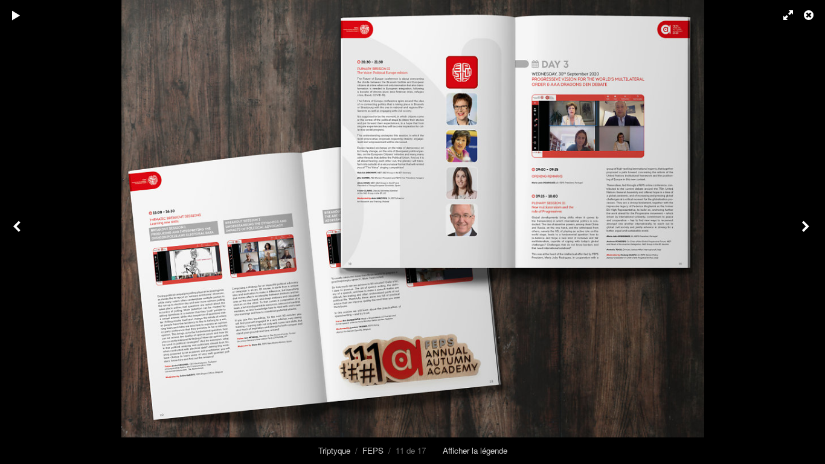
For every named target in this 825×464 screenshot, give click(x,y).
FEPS (373, 450)
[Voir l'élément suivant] (807, 232)
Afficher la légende (475, 450)
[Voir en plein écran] (783, 15)
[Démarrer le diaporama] (16, 15)
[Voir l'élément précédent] (18, 232)
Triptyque (334, 450)
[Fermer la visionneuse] (810, 15)
